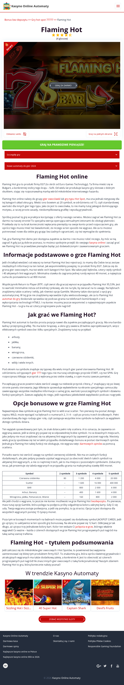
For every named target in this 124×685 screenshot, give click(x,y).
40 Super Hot (48, 608)
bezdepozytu (98, 501)
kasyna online (97, 242)
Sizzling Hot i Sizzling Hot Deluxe (19, 608)
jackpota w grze (84, 526)
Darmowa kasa (10, 641)
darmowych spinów (91, 443)
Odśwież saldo (13, 134)
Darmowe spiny (11, 646)
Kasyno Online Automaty (15, 635)
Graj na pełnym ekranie (100, 134)
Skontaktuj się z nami (64, 641)
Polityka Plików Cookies (99, 641)
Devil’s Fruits (105, 608)
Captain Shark (76, 608)
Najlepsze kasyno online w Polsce (20, 651)
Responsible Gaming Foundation (104, 646)
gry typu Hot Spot (75, 199)
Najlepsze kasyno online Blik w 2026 (21, 656)
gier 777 (36, 373)
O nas (56, 635)
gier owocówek (51, 199)
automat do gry (11, 299)
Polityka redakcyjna (97, 635)
